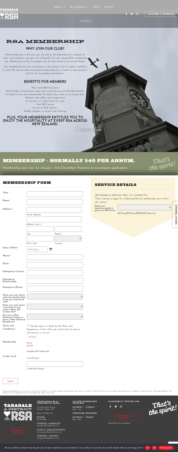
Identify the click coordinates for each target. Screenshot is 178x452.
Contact (86, 20)
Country (58, 243)
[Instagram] (137, 14)
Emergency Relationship (10, 280)
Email (6, 263)
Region (58, 233)
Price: (29, 343)
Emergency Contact (13, 271)
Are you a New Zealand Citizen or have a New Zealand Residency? (14, 318)
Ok (147, 448)
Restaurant (78, 7)
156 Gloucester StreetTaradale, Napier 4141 (46, 408)
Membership (9, 341)
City (29, 233)
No (154, 448)
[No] (173, 447)
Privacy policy (166, 448)
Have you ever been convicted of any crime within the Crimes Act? (14, 308)
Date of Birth (10, 247)
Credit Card (10, 356)
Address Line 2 (34, 224)
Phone (7, 255)
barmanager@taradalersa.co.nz (49, 432)
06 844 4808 (41, 419)
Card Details (33, 357)
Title (6, 192)
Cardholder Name (35, 368)
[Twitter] (132, 14)
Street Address (34, 214)
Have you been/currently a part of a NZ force (105, 208)
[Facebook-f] (126, 14)
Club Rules (32, 336)
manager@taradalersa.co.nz (48, 425)
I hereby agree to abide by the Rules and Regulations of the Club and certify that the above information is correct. (53, 329)
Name (6, 200)
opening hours (174, 214)
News (96, 7)
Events (108, 7)
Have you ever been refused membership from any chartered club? (14, 298)
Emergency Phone (13, 287)
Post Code (32, 243)
